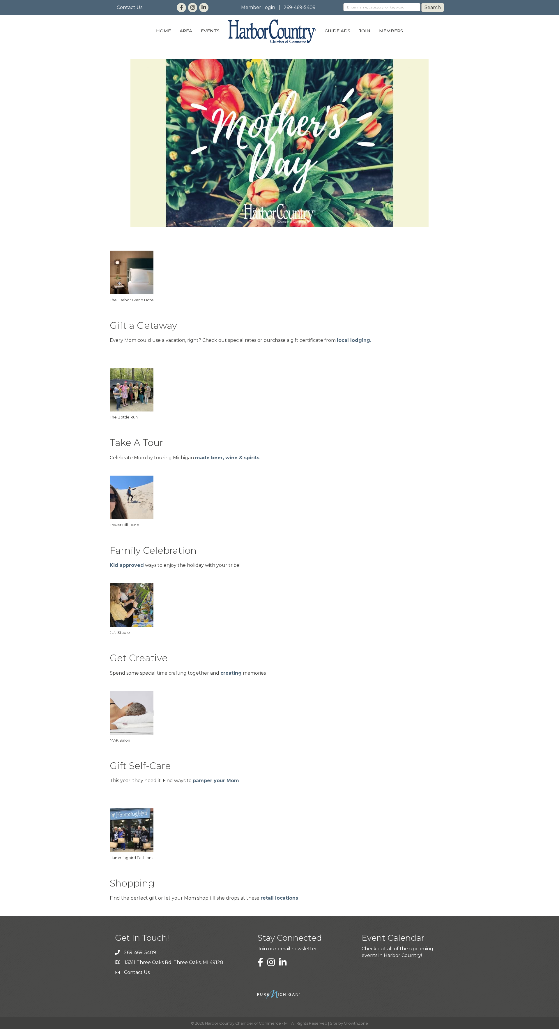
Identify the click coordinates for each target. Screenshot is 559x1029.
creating (231, 673)
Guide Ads (337, 31)
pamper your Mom (216, 780)
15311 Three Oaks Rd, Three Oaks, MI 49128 (174, 962)
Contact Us (129, 7)
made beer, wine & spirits (227, 457)
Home (163, 31)
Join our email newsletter (287, 948)
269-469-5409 (300, 7)
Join (364, 31)
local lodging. (354, 340)
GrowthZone (356, 1023)
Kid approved (127, 565)
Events (210, 31)
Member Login (258, 7)
